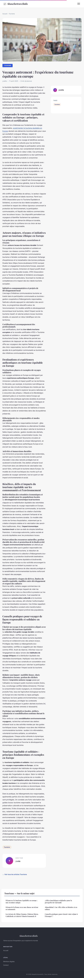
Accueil (4, 14)
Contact (6, 965)
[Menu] (79, 3)
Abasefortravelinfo (15, 3)
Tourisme (12, 14)
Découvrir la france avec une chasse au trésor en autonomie (22, 908)
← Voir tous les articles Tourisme (14, 874)
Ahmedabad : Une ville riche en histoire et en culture (61, 908)
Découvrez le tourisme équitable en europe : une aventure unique (21, 901)
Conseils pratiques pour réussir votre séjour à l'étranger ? (61, 915)
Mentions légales (9, 961)
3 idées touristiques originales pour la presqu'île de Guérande (58, 901)
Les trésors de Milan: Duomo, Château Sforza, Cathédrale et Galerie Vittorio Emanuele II (22, 915)
